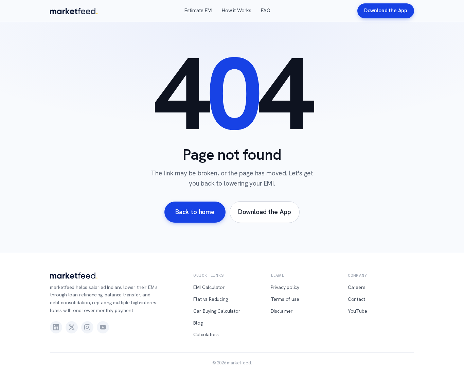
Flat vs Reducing (210, 299)
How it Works (236, 10)
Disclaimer (282, 311)
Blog (197, 323)
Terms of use (285, 299)
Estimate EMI (198, 10)
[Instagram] (87, 327)
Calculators (205, 334)
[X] (72, 327)
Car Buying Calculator (216, 311)
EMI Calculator (209, 287)
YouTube (357, 311)
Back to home (195, 212)
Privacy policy (285, 287)
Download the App (385, 10)
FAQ (265, 10)
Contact (356, 299)
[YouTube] (103, 327)
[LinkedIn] (56, 327)
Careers (356, 287)
